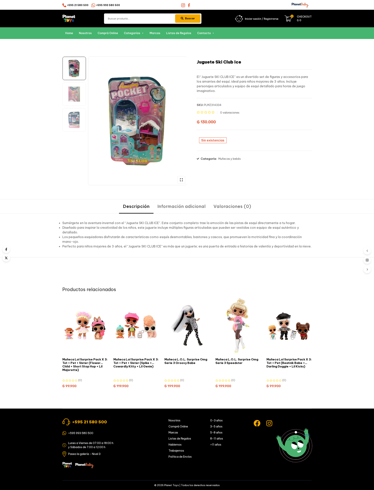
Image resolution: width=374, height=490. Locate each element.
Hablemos (175, 444)
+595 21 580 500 (77, 5)
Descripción (136, 206)
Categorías (132, 33)
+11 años (215, 444)
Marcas (155, 33)
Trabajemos (176, 450)
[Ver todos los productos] (367, 260)
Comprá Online (108, 33)
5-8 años (216, 432)
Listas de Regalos (178, 33)
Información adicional (181, 206)
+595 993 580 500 (108, 5)
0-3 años (216, 420)
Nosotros (85, 33)
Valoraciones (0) (232, 206)
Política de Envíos (180, 456)
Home (69, 33)
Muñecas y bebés (229, 159)
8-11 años (216, 438)
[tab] (136, 206)
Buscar (190, 18)
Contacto (204, 33)
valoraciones (229, 112)
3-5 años (216, 426)
